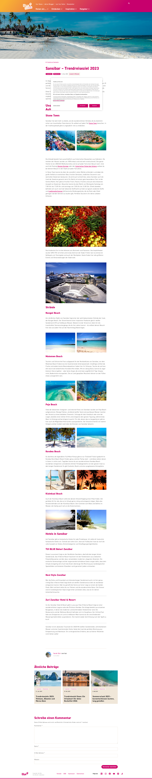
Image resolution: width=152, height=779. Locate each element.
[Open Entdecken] (61, 9)
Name (36, 746)
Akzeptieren (94, 105)
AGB (64, 774)
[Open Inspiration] (76, 9)
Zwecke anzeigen (56, 105)
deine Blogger (49, 4)
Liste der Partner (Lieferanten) (58, 100)
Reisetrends (57, 74)
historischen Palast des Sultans (86, 166)
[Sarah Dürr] (49, 654)
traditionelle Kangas (55, 191)
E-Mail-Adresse (39, 753)
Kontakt (59, 774)
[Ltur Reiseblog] (28, 6)
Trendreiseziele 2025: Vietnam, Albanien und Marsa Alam (45, 698)
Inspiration (49, 74)
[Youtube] (114, 774)
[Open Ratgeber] (89, 9)
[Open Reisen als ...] (47, 9)
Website (36, 759)
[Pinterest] (118, 774)
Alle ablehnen (82, 105)
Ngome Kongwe (63, 166)
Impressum (71, 774)
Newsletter (70, 4)
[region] (76, 94)
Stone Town (93, 123)
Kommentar (38, 725)
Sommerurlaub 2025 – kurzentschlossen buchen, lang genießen (103, 698)
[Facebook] (110, 774)
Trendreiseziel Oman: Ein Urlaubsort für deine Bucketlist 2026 (74, 698)
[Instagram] (106, 774)
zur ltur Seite (60, 4)
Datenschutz (80, 774)
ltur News (39, 4)
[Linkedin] (101, 774)
